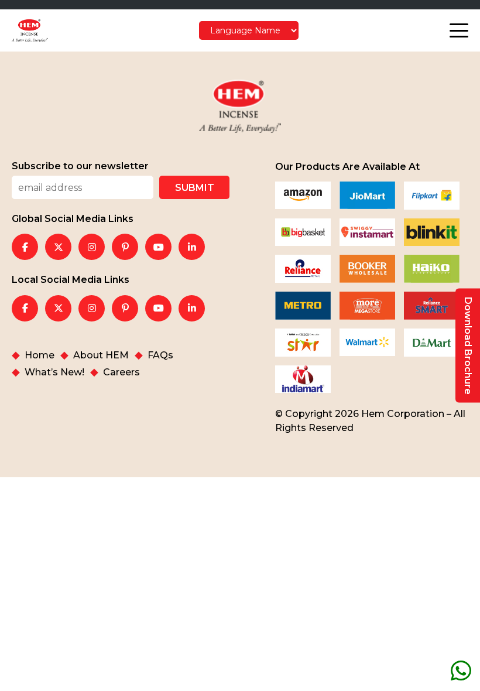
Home (39, 355)
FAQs (160, 355)
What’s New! (54, 372)
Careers (121, 372)
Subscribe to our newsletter (80, 166)
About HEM (101, 355)
